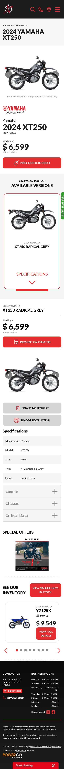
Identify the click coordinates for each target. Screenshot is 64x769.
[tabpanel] (44, 692)
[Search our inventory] (33, 9)
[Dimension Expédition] (8, 9)
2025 (6, 132)
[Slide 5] (34, 650)
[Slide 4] (30, 650)
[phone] (41, 9)
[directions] (49, 9)
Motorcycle (21, 25)
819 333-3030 (15, 697)
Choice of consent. (32, 738)
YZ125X (43, 610)
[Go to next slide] (55, 74)
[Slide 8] (47, 650)
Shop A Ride (21, 750)
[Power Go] (32, 755)
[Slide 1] (32, 290)
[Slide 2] (21, 650)
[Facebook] (53, 712)
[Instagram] (48, 712)
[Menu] (57, 9)
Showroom (8, 25)
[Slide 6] (39, 650)
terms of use (17, 738)
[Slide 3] (25, 650)
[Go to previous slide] (8, 74)
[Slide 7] (43, 650)
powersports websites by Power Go (45, 746)
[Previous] (6, 650)
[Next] (58, 650)
